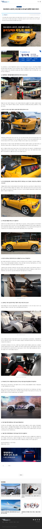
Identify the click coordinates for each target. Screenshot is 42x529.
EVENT (18, 522)
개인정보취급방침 (37, 521)
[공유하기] (4, 466)
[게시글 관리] (5, 466)
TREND (3, 522)
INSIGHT (6, 522)
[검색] (38, 1)
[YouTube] (33, 519)
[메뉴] (40, 1)
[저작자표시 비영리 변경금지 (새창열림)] (12, 465)
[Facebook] (37, 519)
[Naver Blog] (39, 519)
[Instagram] (35, 519)
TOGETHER (11, 522)
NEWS (15, 522)
